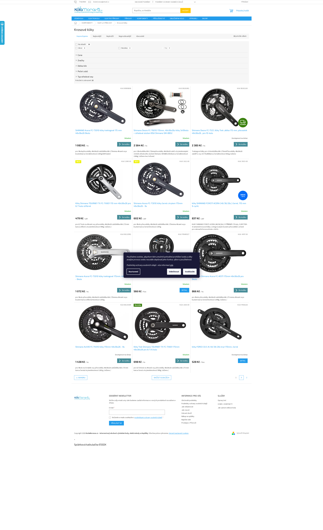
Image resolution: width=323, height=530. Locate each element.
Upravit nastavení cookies (179, 433)
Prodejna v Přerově (188, 423)
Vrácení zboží (186, 413)
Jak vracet (185, 410)
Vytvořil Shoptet (243, 433)
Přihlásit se (116, 423)
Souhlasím (190, 271)
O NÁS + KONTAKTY (225, 404)
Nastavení (133, 271)
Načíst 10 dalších (161, 377)
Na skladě (84, 44)
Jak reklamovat (187, 407)
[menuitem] (79, 18)
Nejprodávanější (125, 36)
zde (171, 265)
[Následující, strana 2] (241, 377)
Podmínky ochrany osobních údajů (169, 2)
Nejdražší (110, 36)
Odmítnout (174, 271)
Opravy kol (222, 400)
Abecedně (140, 36)
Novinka (125, 48)
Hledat (185, 10)
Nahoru (81, 377)
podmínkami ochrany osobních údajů (148, 417)
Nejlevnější (97, 36)
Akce (81, 48)
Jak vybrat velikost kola (227, 408)
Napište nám (186, 419)
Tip (167, 48)
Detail (184, 290)
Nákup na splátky (187, 416)
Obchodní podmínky (142, 2)
